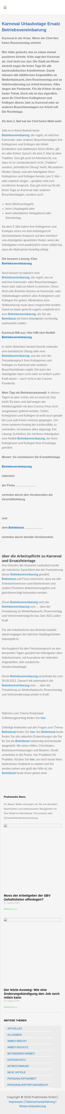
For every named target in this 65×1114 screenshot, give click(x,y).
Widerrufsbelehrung (32, 1106)
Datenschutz (16, 1059)
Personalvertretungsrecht (27, 1084)
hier (43, 717)
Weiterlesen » (10, 909)
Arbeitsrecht (17, 1041)
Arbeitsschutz (17, 1047)
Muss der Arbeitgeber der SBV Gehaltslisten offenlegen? (27, 897)
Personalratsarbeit (21, 1078)
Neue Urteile (16, 1072)
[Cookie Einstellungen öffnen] (6, 1109)
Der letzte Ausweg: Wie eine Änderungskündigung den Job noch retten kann (32, 993)
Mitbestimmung (18, 1066)
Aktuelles (14, 1028)
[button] (50, 7)
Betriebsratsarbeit (21, 1053)
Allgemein (14, 1034)
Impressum (16, 1101)
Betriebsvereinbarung (15, 135)
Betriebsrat (9, 318)
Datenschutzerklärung (40, 1101)
